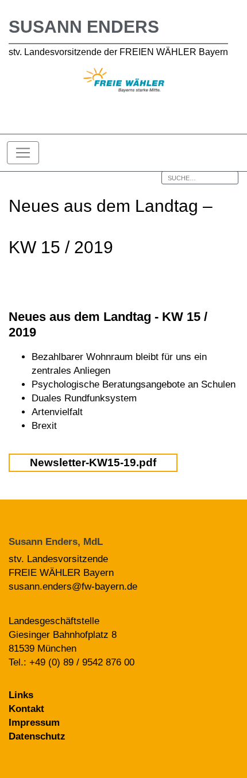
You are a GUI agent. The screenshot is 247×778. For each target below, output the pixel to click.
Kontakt (26, 708)
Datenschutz (37, 736)
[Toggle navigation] (23, 152)
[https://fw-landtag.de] (124, 81)
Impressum (34, 722)
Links (21, 695)
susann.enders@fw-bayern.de (73, 586)
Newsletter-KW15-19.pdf (93, 462)
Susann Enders (84, 26)
